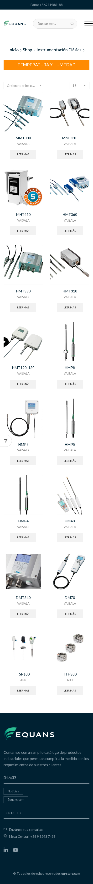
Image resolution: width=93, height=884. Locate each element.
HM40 (70, 521)
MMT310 (70, 138)
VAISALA (23, 144)
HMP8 (70, 367)
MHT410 (23, 214)
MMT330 (23, 138)
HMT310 (69, 291)
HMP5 (70, 444)
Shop (27, 49)
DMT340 (23, 597)
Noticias (13, 791)
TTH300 (70, 674)
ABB (23, 680)
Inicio (13, 49)
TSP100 (23, 674)
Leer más (23, 154)
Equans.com (16, 799)
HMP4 (23, 521)
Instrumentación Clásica (59, 49)
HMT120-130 (23, 367)
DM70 (70, 597)
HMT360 (69, 214)
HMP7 (23, 444)
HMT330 (23, 291)
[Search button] (72, 23)
